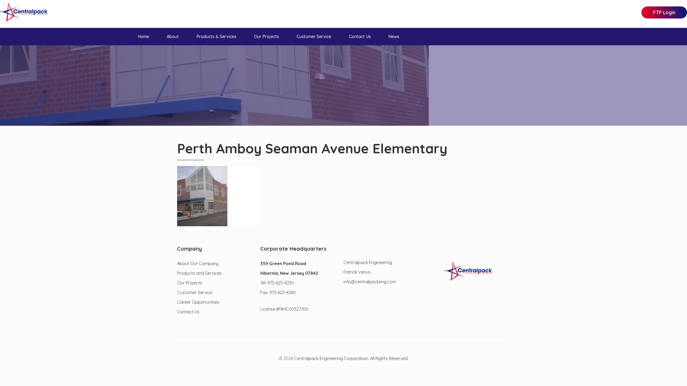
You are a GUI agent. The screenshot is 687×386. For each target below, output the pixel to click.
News (393, 36)
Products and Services (199, 273)
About (173, 36)
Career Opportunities (198, 302)
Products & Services (216, 36)
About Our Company (197, 263)
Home (143, 36)
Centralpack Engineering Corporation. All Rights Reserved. (351, 358)
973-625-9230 (280, 282)
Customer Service (314, 36)
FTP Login (664, 12)
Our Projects (266, 36)
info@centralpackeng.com (370, 281)
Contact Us (360, 36)
